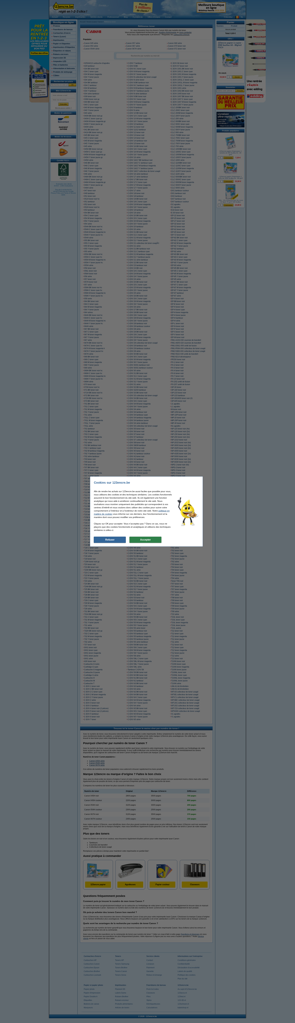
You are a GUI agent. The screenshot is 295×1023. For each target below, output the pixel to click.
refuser (109, 539)
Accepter (145, 539)
